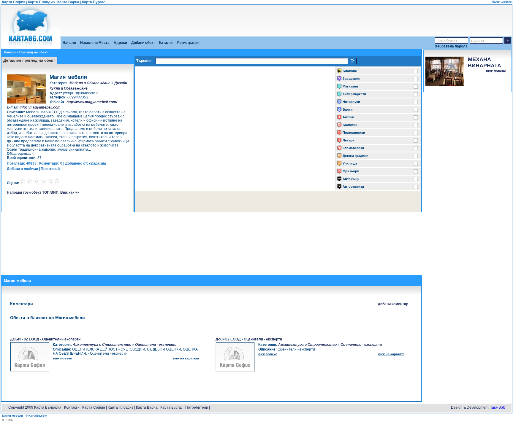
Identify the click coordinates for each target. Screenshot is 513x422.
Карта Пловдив (41, 2)
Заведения (351, 78)
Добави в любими (22, 169)
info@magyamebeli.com (40, 107)
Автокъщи (351, 179)
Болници (350, 125)
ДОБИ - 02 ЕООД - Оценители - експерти (45, 339)
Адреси (120, 43)
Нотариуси (351, 101)
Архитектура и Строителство (102, 345)
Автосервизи (353, 186)
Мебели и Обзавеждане (89, 83)
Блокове (350, 71)
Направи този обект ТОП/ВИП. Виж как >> (43, 192)
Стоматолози (353, 148)
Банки (348, 109)
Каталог (166, 43)
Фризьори (351, 171)
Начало (69, 43)
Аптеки (348, 117)
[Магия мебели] (30, 46)
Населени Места (95, 43)
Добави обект (143, 43)
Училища (350, 163)
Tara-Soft (497, 407)
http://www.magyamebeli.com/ (91, 102)
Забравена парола (451, 46)
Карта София (13, 2)
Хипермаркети (354, 94)
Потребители (196, 407)
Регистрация (188, 43)
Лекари (348, 140)
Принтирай (50, 169)
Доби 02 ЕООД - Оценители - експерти (249, 339)
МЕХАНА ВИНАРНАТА (484, 62)
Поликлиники (354, 132)
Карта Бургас (93, 2)
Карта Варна (68, 2)
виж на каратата (186, 358)
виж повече (496, 71)
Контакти (72, 407)
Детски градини (355, 155)
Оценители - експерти (155, 345)
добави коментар (393, 304)
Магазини (350, 86)
